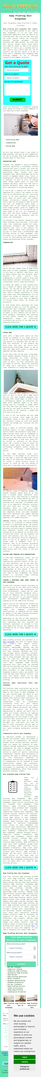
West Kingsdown (9, 642)
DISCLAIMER (35, 12)
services (30, 674)
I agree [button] (24, 1057)
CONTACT (29, 12)
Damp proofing (8, 640)
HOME (15, 12)
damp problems (8, 154)
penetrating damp (10, 172)
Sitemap (5, 1053)
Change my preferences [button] (24, 1068)
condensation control (26, 830)
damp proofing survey (29, 311)
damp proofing (26, 670)
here (33, 926)
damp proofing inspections (25, 806)
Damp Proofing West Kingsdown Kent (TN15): (20, 29)
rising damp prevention (12, 819)
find (8, 876)
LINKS (19, 12)
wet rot (19, 211)
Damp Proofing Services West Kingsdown (20, 933)
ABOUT (23, 12)
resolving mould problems (13, 808)
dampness (32, 109)
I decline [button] (24, 1062)
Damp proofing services (17, 905)
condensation (33, 270)
